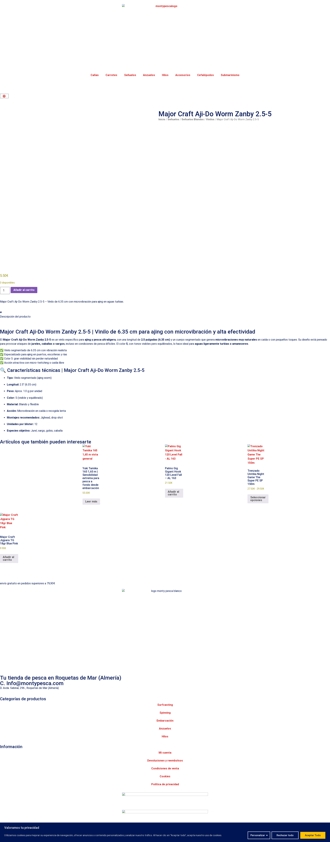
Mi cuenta (165, 752)
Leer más (91, 501)
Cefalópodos (205, 75)
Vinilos (210, 119)
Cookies (165, 776)
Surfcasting (165, 704)
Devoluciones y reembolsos (165, 760)
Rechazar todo (285, 835)
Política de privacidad (165, 784)
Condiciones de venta (165, 768)
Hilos (165, 75)
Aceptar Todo (313, 835)
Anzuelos (149, 75)
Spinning (165, 712)
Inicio (161, 119)
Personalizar (257, 835)
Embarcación (165, 720)
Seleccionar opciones (258, 499)
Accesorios (182, 75)
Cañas (95, 75)
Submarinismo (230, 75)
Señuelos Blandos (193, 119)
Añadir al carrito (24, 290)
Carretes (111, 75)
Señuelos (130, 75)
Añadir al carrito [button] (173, 493)
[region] (165, 832)
